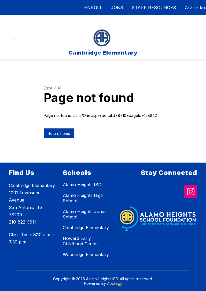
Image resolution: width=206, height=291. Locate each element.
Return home (59, 133)
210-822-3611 (22, 222)
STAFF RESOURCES (154, 7)
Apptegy (114, 283)
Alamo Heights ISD (82, 184)
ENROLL (93, 7)
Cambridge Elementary (86, 227)
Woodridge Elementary (86, 254)
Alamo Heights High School (83, 198)
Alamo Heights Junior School (85, 214)
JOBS (117, 7)
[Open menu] (14, 37)
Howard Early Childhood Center (80, 241)
